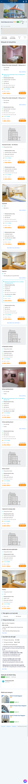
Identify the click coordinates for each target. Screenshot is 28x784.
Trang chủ (3, 726)
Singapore (9, 726)
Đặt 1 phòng (22, 93)
